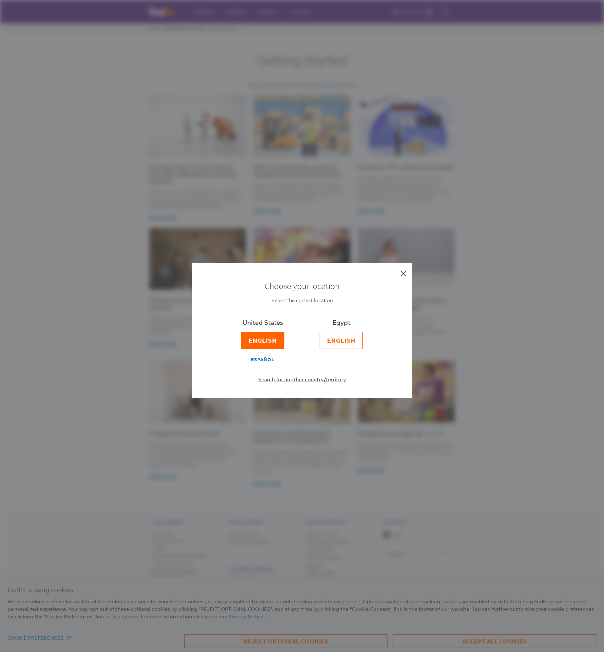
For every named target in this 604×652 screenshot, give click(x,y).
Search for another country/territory (302, 379)
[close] (403, 273)
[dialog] (302, 326)
